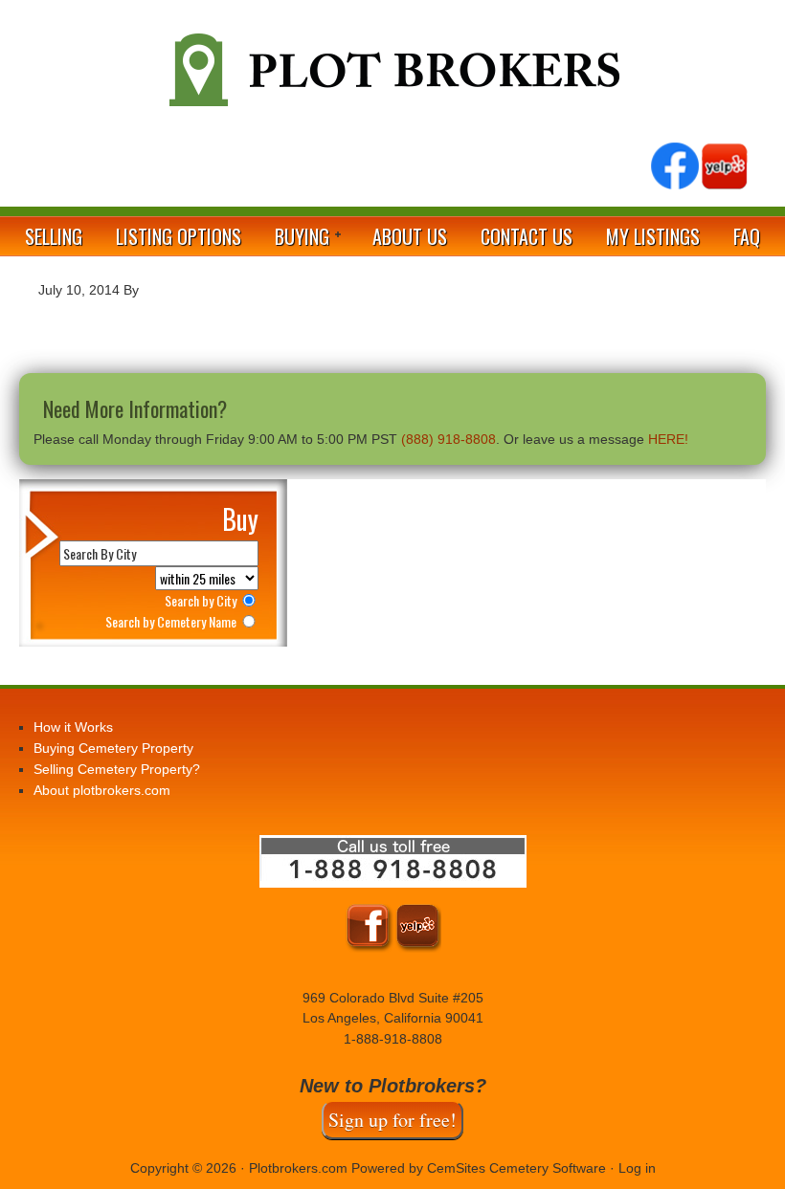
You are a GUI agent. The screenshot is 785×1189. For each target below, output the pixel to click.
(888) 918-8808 (448, 439)
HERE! (668, 439)
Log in (637, 1168)
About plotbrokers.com (102, 790)
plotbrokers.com (392, 77)
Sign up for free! (392, 1120)
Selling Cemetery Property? (117, 769)
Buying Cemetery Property (113, 748)
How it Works (73, 727)
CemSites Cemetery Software (516, 1168)
